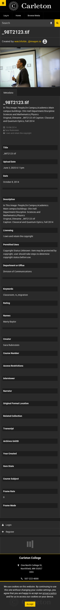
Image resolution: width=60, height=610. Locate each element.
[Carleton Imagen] (30, 6)
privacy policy (49, 593)
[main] (30, 290)
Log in (6, 15)
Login (8, 524)
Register (9, 531)
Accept (30, 604)
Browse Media (34, 15)
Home (18, 15)
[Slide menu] (3, 3)
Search (57, 23)
